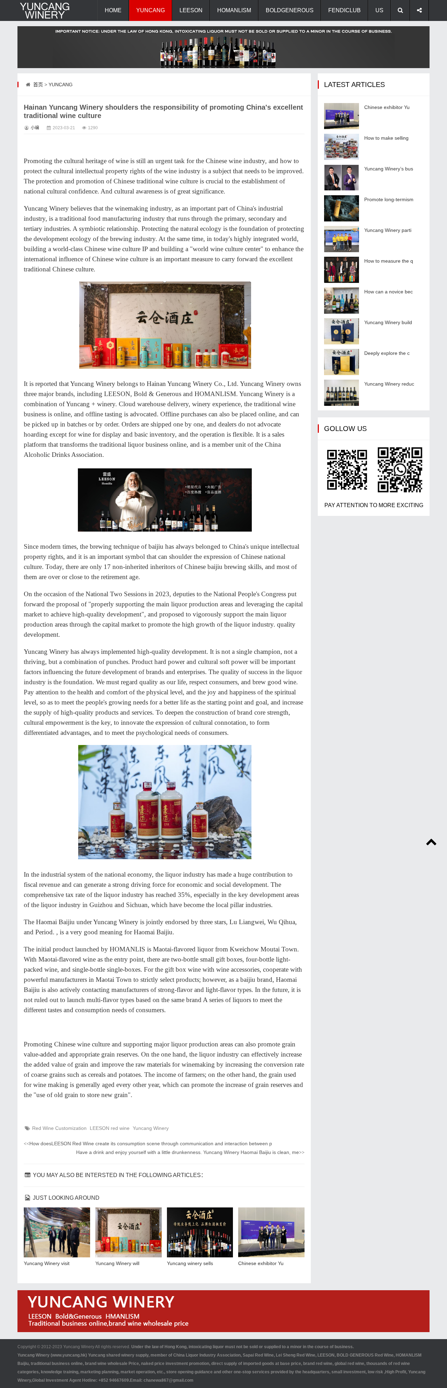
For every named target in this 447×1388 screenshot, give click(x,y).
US (379, 10)
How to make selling (386, 138)
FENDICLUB (344, 10)
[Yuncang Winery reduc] (341, 393)
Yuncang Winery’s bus (388, 168)
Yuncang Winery (151, 1128)
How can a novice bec (388, 291)
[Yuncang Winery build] (341, 331)
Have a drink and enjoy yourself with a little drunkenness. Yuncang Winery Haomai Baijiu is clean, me (190, 1152)
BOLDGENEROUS (290, 10)
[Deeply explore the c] (341, 362)
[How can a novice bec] (341, 300)
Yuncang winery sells (190, 1263)
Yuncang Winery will (117, 1263)
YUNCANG (150, 10)
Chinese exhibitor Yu (261, 1263)
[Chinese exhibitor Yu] (341, 116)
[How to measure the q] (341, 270)
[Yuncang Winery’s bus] (341, 178)
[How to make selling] (341, 147)
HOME (113, 10)
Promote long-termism (388, 199)
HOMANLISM (234, 10)
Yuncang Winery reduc (389, 384)
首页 (38, 84)
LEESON (191, 10)
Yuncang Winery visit (46, 1263)
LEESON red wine (110, 1128)
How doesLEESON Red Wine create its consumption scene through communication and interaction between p (148, 1143)
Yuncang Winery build (388, 322)
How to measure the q (388, 261)
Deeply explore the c (387, 353)
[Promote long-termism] (341, 208)
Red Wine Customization (59, 1128)
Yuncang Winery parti (387, 230)
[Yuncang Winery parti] (341, 239)
